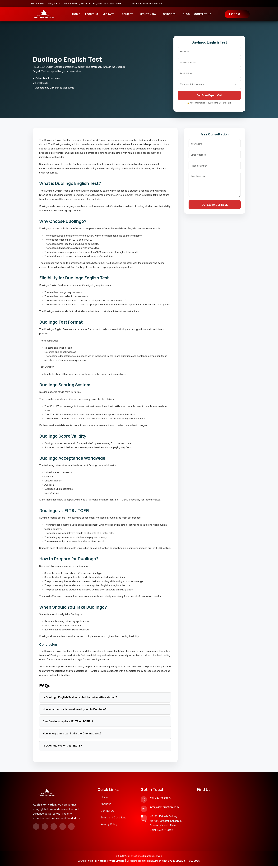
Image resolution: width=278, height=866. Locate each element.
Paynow (234, 14)
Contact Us (202, 14)
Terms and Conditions (113, 817)
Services (169, 14)
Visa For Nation (132, 856)
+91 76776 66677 (161, 797)
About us (106, 804)
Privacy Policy (109, 824)
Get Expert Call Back (215, 204)
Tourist (127, 14)
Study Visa (148, 14)
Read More (73, 818)
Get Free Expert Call (209, 95)
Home (76, 14)
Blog (186, 14)
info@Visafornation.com (164, 807)
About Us (91, 14)
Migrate (108, 14)
